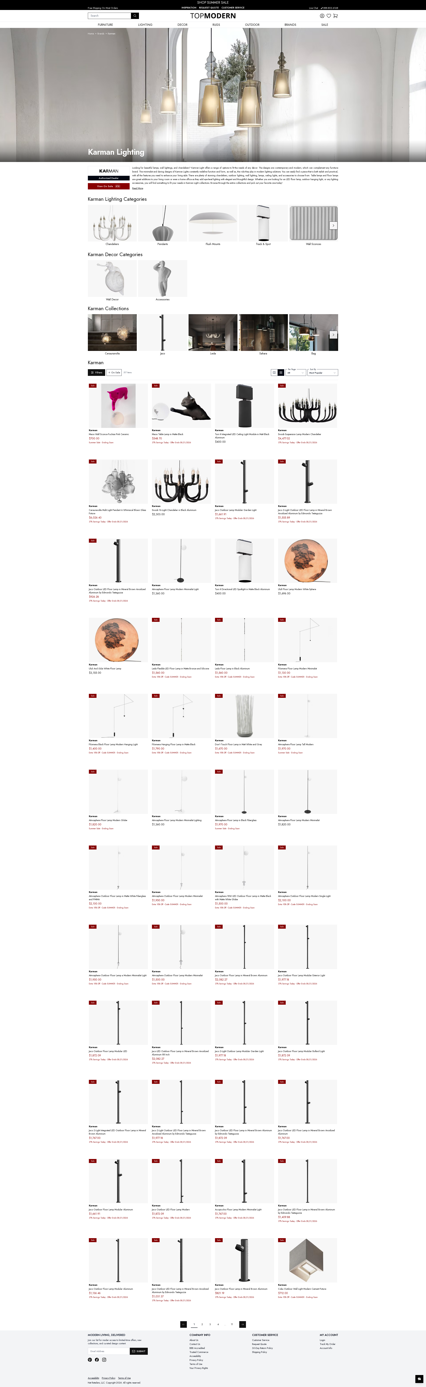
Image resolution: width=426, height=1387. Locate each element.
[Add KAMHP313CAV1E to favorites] (144, 1085)
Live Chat (313, 8)
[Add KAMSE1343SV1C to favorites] (144, 464)
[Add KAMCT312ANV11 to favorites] (207, 388)
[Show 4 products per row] (281, 372)
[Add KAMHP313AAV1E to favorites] (333, 464)
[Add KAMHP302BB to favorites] (144, 774)
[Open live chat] (419, 1379)
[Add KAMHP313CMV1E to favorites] (207, 1243)
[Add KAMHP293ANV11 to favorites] (270, 623)
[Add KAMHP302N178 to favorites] (207, 929)
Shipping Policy (259, 1352)
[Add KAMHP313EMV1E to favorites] (333, 1164)
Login (322, 1340)
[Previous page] (183, 1324)
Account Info (326, 1348)
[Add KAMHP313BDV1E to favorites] (207, 1085)
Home (91, 33)
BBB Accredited (197, 1348)
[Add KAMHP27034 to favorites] (144, 699)
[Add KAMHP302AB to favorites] (333, 699)
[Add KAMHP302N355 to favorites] (333, 850)
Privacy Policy (196, 1360)
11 (232, 1324)
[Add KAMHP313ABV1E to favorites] (270, 464)
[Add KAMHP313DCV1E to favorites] (270, 929)
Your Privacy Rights (199, 1368)
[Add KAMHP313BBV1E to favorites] (333, 1085)
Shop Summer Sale (213, 2)
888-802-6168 (330, 8)
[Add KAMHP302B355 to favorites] (144, 850)
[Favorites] (328, 15)
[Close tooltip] (420, 1369)
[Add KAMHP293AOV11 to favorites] (207, 623)
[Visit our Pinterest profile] (90, 1360)
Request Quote (209, 7)
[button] (335, 15)
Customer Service (232, 7)
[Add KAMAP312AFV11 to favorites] (144, 388)
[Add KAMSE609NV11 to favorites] (333, 388)
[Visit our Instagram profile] (104, 1359)
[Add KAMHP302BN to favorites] (333, 774)
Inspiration (189, 7)
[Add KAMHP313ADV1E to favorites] (207, 1164)
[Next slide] (333, 226)
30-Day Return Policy (262, 1348)
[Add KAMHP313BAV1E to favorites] (144, 1164)
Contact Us (195, 1344)
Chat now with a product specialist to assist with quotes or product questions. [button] (396, 1370)
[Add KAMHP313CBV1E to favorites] (333, 1005)
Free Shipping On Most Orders (103, 8)
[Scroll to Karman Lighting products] (213, 95)
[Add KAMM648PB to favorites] (333, 543)
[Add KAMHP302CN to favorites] (207, 543)
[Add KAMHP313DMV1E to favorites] (144, 1243)
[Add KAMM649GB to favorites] (144, 623)
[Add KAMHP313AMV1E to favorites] (270, 1243)
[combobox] (109, 16)
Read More (137, 188)
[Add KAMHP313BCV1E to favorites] (270, 1085)
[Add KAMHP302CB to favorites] (207, 774)
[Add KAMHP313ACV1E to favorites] (270, 1164)
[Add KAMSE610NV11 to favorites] (207, 464)
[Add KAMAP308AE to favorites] (333, 1243)
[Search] (135, 16)
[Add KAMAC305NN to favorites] (270, 388)
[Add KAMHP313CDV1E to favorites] (207, 1005)
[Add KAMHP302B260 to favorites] (207, 850)
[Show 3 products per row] (274, 372)
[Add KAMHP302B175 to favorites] (270, 850)
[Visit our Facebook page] (97, 1359)
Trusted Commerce (199, 1352)
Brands (101, 33)
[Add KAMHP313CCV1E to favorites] (270, 1005)
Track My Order (327, 1344)
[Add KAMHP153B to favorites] (270, 699)
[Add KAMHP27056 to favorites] (207, 699)
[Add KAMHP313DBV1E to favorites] (333, 929)
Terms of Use (196, 1364)
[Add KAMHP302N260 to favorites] (144, 929)
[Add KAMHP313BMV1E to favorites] (144, 543)
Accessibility (195, 1356)
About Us (194, 1340)
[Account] (322, 15)
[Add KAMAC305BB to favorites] (270, 543)
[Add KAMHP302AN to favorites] (270, 774)
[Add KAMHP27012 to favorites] (333, 623)
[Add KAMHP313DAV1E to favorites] (144, 1005)
